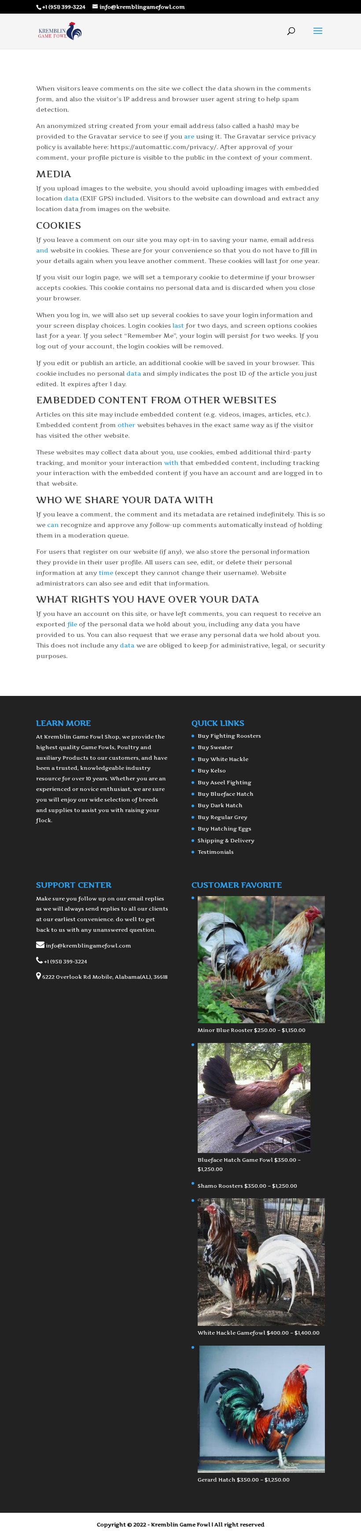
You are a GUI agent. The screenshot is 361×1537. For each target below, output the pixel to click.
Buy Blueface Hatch (226, 793)
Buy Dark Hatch (220, 805)
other (126, 424)
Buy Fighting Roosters (229, 735)
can (53, 524)
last (178, 325)
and (42, 250)
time (106, 572)
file (72, 624)
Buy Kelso (212, 770)
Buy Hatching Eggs (224, 828)
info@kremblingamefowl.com (88, 945)
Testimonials (216, 852)
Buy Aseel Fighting (224, 782)
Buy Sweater (215, 747)
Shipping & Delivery (226, 840)
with (171, 462)
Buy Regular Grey (222, 817)
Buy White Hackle (223, 759)
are (189, 136)
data (71, 198)
